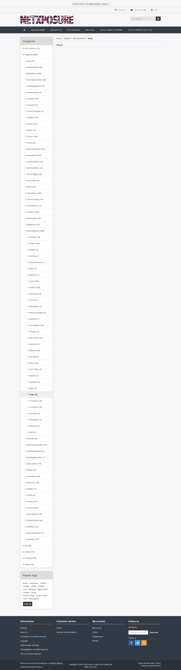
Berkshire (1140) (34, 73)
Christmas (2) (35, 294)
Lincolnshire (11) (34, 205)
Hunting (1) (34, 256)
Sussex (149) (32, 508)
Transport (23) (35, 401)
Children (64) (34, 287)
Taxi (25, 598)
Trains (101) (34, 243)
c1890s (43, 583)
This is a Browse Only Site (140, 30)
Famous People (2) (37, 312)
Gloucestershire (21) (36, 149)
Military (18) (34, 350)
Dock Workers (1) (36, 262)
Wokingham (33, 598)
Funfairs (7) (34, 331)
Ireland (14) (30, 552)
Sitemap (23, 628)
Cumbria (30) (32, 117)
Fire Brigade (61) (36, 325)
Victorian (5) (34, 413)
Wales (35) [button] (90, 30)
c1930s (41, 586)
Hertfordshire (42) (35, 168)
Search (59, 628)
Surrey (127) (32, 501)
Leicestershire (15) (35, 199)
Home (59, 38)
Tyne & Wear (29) (34, 514)
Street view (41, 595)
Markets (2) (34, 344)
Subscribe (154, 632)
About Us (24, 632)
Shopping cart (97, 636)
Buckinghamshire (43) (36, 80)
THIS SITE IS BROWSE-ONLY (90, 4)
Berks (26, 583)
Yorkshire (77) (33, 539)
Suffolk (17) (32, 489)
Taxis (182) (34, 281)
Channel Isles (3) (34, 92)
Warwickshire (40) (35, 520)
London (26, 592)
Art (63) (28, 545)
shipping (59, 663)
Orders (95, 632)
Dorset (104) (32, 136)
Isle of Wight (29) (34, 174)
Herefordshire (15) (35, 161)
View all (27, 604)
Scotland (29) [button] (73, 30)
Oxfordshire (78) (34, 464)
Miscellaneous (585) (35, 231)
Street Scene (29, 595)
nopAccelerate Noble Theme (149, 663)
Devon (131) (32, 124)
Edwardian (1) (35, 306)
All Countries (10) (32, 48)
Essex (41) (31, 143)
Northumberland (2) (35, 451)
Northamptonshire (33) (37, 445)
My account (97, 628)
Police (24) (33, 363)
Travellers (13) (35, 407)
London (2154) (33, 212)
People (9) (33, 250)
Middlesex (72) (33, 224)
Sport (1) (33, 268)
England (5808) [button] (38, 30)
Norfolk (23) (32, 438)
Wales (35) (29, 564)
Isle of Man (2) (33, 180)
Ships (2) (33, 388)
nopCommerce (36, 667)
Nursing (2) (34, 357)
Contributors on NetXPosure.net (33, 636)
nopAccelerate (155, 665)
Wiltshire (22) (33, 526)
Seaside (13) (34, 382)
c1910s (34, 586)
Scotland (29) (30, 558)
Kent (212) (31, 187)
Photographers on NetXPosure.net (34, 649)
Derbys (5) (31, 130)
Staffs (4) (31, 495)
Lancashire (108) (34, 193)
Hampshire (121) (34, 155)
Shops (34, 592)
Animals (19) (34, 237)
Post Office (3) (35, 369)
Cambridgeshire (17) (36, 86)
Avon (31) (31, 61)
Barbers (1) (34, 275)
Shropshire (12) (33, 476)
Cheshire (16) (32, 98)
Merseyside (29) (34, 218)
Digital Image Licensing (111, 30)
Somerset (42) (33, 482)
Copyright (24, 641)
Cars (25, 589)
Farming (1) (34, 319)
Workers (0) (34, 426)
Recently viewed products (66, 632)
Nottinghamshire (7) (36, 457)
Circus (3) (33, 300)
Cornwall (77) (32, 105)
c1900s (26, 586)
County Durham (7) (35, 111)
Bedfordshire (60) (34, 67)
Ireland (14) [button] (55, 30)
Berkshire (34, 583)
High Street (42, 589)
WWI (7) (32, 432)
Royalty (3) (34, 375)
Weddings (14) (35, 419)
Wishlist (95, 641)
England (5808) (31, 54)
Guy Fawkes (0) (35, 338)
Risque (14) (31, 470)
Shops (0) (33, 394)
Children (32, 589)
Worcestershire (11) (35, 533)
